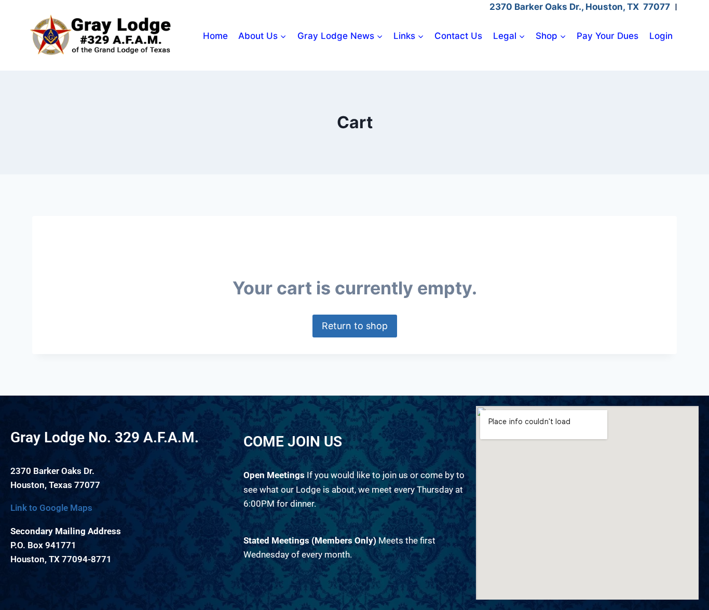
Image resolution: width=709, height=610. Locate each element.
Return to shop (355, 325)
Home (215, 36)
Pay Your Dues (607, 36)
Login (661, 36)
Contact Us (458, 36)
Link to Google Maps (51, 508)
